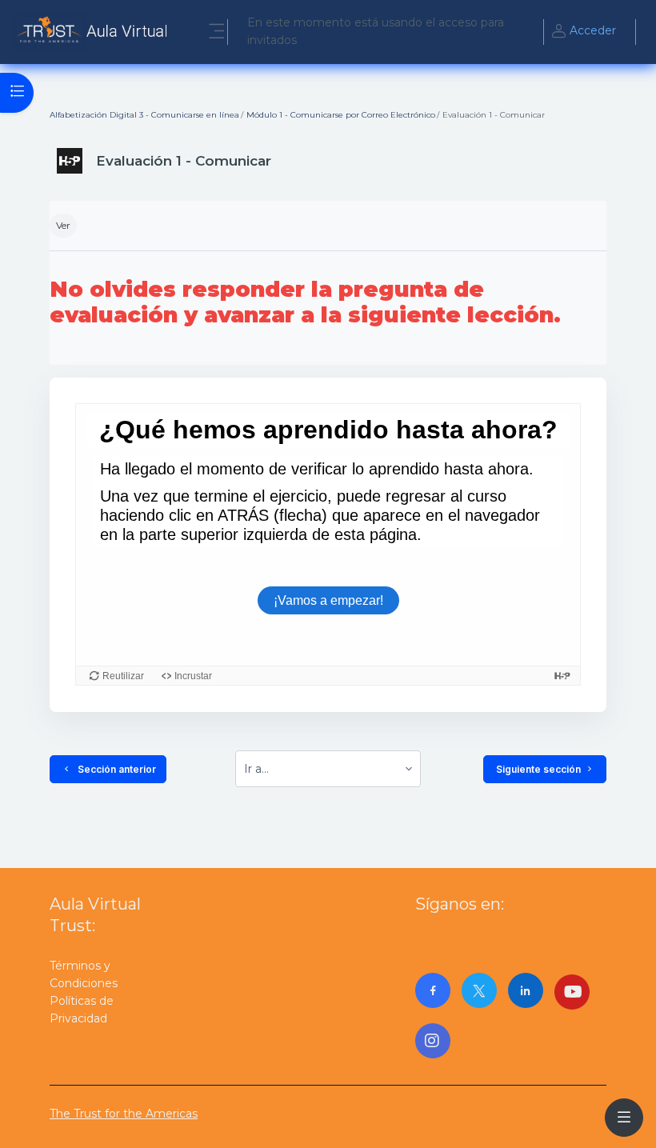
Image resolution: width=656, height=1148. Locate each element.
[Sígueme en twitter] (479, 990)
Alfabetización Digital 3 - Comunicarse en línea (144, 115)
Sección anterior (114, 769)
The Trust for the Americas (124, 1113)
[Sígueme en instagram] (432, 1040)
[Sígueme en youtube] (572, 992)
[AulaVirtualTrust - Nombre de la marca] (94, 32)
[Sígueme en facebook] (432, 990)
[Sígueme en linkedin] (525, 990)
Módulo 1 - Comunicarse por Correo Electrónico (340, 115)
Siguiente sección (538, 769)
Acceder (593, 30)
